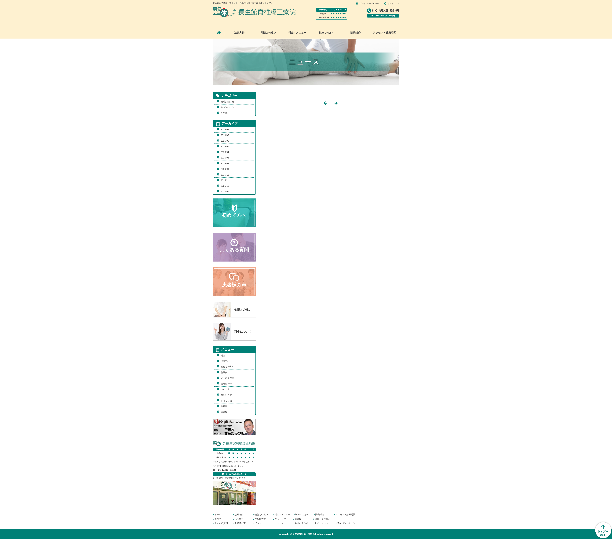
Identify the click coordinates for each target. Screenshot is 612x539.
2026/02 (225, 163)
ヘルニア (225, 389)
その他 (224, 113)
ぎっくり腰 (226, 400)
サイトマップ (393, 3)
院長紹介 (355, 32)
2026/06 (225, 141)
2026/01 (225, 169)
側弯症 (224, 406)
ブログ (258, 523)
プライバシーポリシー (369, 3)
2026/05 (225, 146)
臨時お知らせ (227, 101)
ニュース (279, 523)
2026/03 (225, 157)
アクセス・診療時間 (384, 32)
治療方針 (239, 32)
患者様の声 (226, 383)
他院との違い (268, 32)
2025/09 (225, 191)
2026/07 (225, 135)
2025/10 (225, 186)
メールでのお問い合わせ (384, 15)
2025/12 (225, 174)
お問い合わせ (301, 523)
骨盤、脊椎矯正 (322, 519)
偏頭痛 (224, 412)
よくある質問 (227, 378)
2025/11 (225, 180)
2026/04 (225, 152)
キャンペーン (227, 107)
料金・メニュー (282, 514)
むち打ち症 (226, 395)
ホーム (217, 514)
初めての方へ (326, 32)
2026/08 (225, 129)
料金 (223, 355)
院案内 (224, 372)
